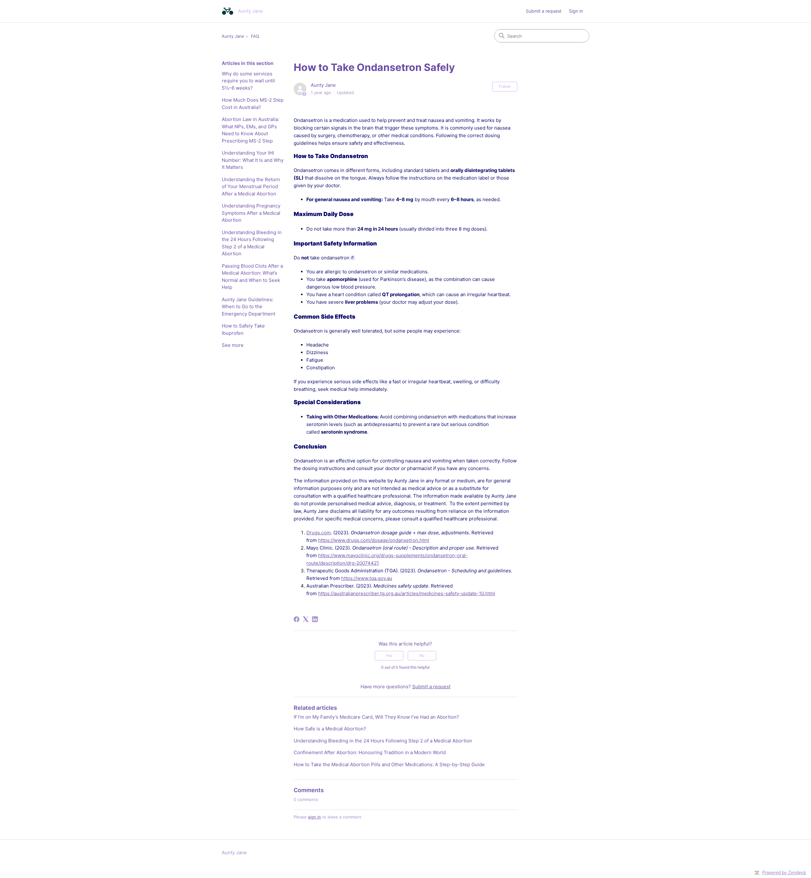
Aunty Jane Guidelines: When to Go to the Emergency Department (248, 306)
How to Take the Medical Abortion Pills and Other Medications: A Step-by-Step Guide (389, 764)
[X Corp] (306, 619)
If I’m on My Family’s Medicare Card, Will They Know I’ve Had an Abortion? (376, 717)
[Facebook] (296, 619)
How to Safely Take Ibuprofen (243, 329)
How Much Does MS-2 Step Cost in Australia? (253, 103)
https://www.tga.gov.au (366, 578)
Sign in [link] (576, 11)
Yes (389, 655)
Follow (505, 86)
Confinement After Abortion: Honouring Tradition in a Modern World (370, 752)
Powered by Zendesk (784, 872)
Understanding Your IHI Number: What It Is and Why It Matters (253, 160)
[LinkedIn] (315, 619)
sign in (314, 816)
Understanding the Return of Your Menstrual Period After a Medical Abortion (251, 186)
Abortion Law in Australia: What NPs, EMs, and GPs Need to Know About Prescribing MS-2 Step (250, 130)
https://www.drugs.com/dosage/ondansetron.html (373, 540)
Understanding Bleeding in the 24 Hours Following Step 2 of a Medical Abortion (252, 243)
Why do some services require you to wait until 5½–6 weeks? (248, 81)
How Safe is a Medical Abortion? (330, 729)
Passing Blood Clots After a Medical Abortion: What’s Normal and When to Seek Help (252, 276)
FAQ (255, 36)
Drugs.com (318, 533)
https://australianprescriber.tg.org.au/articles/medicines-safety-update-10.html (406, 593)
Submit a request (543, 11)
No (422, 655)
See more (233, 345)
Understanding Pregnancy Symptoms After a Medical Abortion (251, 213)
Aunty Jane (233, 36)
